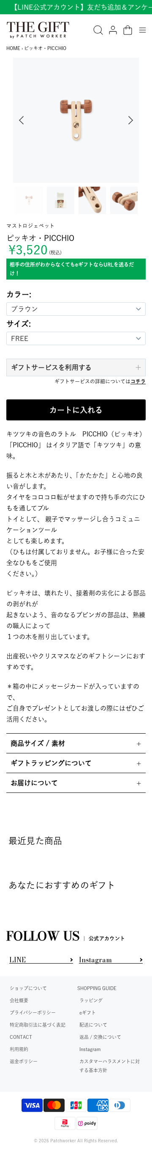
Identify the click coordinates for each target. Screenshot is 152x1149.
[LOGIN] (113, 30)
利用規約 (19, 1049)
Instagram (89, 1049)
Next (132, 120)
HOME (13, 48)
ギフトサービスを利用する (51, 367)
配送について (93, 1024)
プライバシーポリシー (33, 1012)
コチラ (138, 381)
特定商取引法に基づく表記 (37, 1024)
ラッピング (91, 1000)
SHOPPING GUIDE (97, 988)
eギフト (87, 1012)
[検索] (98, 30)
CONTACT (21, 1037)
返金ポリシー (24, 1061)
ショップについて (28, 988)
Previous (19, 120)
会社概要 (19, 1000)
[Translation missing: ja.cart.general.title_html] (127, 30)
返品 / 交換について (100, 1037)
